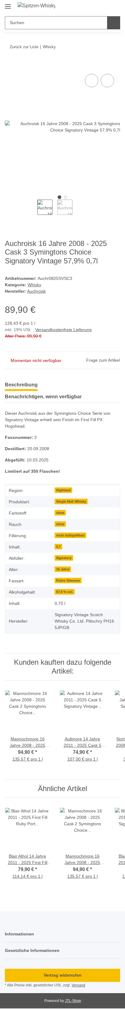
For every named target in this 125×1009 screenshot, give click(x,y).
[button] (96, 7)
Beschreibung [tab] (21, 384)
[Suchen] (113, 22)
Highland (63, 490)
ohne (60, 513)
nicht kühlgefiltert (70, 535)
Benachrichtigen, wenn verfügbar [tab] (43, 396)
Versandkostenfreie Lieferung (63, 329)
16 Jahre (62, 569)
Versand (78, 985)
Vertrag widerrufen (63, 975)
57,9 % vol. (64, 592)
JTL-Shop (73, 1001)
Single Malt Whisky (71, 501)
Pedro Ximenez (68, 580)
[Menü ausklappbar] (8, 4)
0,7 (58, 546)
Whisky (34, 284)
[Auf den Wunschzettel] (107, 80)
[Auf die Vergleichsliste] (91, 80)
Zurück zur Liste (24, 47)
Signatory (64, 558)
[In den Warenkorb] (10, 65)
